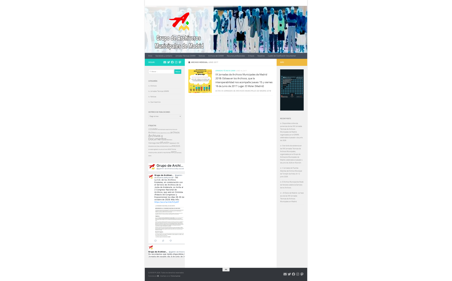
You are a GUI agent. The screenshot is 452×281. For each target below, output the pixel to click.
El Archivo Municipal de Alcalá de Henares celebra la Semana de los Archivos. (291, 185)
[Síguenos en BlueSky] (179, 62)
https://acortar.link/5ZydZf (166, 202)
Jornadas (150, 149)
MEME (169, 149)
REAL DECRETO (158, 152)
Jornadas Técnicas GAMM (184, 3)
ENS (178, 143)
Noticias (200, 3)
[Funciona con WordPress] (158, 276)
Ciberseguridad (153, 143)
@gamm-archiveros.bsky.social (170, 168)
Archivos (153, 86)
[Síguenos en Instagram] (176, 62)
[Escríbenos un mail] (164, 62)
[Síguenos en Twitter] (168, 62)
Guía (170, 146)
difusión (164, 142)
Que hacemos (155, 102)
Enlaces (249, 3)
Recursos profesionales (234, 3)
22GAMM (152, 129)
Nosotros (259, 3)
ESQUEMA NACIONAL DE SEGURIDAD (158, 146)
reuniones (167, 152)
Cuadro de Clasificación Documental (280, 3)
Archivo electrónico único (163, 133)
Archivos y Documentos (157, 137)
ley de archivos (163, 149)
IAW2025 (176, 146)
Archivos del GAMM (214, 3)
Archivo (152, 132)
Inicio (148, 3)
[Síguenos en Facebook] (172, 62)
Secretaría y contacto (162, 3)
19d (176, 177)
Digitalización (173, 143)
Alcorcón (174, 129)
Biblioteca (169, 139)
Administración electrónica (165, 129)
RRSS (174, 152)
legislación (156, 149)
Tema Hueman (175, 276)
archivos (175, 132)
